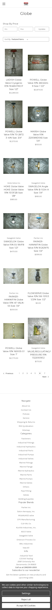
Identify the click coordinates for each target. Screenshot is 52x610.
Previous (9, 373)
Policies (26, 414)
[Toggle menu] (4, 4)
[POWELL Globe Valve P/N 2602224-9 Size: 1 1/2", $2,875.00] (38, 62)
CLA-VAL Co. (26, 523)
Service (26, 418)
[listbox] (20, 39)
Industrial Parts (26, 450)
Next (44, 377)
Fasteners (26, 438)
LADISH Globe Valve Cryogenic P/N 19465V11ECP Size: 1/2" (13, 84)
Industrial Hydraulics (26, 447)
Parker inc (26, 507)
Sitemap (26, 430)
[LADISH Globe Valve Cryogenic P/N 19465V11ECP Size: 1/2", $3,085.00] (13, 62)
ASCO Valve (26, 531)
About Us (26, 406)
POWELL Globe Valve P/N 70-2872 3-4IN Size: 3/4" (14, 134)
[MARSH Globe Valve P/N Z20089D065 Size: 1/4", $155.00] (38, 114)
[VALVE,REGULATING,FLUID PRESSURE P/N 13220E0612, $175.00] (38, 331)
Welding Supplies (26, 499)
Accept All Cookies (26, 605)
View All (26, 548)
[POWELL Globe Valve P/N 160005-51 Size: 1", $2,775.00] (13, 331)
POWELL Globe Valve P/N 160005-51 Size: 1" (14, 351)
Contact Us (26, 410)
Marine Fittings (26, 462)
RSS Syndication (26, 426)
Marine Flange (26, 467)
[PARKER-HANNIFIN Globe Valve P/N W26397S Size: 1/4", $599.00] (38, 221)
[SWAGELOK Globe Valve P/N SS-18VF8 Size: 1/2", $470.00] (13, 221)
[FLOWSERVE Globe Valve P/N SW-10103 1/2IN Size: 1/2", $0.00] (38, 276)
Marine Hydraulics (26, 471)
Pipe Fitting (26, 491)
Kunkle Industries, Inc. (26, 527)
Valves (26, 495)
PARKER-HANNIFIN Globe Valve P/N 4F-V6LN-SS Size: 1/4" (13, 301)
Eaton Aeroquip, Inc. (26, 511)
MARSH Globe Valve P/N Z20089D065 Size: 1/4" (38, 136)
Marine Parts (26, 475)
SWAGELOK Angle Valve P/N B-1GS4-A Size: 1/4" (38, 189)
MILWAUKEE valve (26, 515)
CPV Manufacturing (26, 519)
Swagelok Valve (26, 535)
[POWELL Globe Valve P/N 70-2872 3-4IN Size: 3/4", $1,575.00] (13, 114)
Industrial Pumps (26, 454)
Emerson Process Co (26, 540)
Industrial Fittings (26, 442)
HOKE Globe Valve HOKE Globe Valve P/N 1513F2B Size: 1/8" (14, 191)
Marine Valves (26, 483)
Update (41, 29)
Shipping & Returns (26, 422)
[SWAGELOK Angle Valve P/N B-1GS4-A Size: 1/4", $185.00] (38, 166)
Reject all (26, 599)
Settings (26, 593)
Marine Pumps (26, 479)
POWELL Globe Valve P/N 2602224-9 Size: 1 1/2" (38, 82)
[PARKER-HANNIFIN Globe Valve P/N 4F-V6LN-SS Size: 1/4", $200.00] (13, 276)
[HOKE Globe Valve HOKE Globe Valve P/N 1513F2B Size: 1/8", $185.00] (13, 166)
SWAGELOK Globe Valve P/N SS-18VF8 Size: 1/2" (13, 244)
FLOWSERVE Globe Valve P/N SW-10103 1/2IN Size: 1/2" (38, 296)
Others (26, 487)
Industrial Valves (26, 458)
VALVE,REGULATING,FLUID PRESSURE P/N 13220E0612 (38, 354)
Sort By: (8, 39)
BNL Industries (26, 544)
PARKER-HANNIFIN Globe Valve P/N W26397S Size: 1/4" (38, 246)
